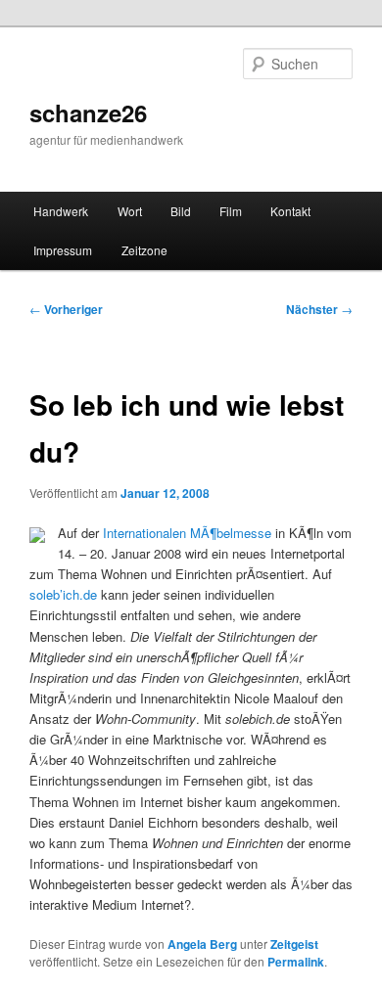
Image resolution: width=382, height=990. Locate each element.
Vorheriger (66, 309)
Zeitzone (144, 250)
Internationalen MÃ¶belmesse (189, 532)
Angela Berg (202, 944)
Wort (130, 210)
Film (230, 210)
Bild (180, 210)
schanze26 (88, 112)
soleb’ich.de (63, 594)
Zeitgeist (294, 944)
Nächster (319, 309)
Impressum (62, 250)
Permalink (295, 961)
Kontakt (290, 210)
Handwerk (60, 210)
